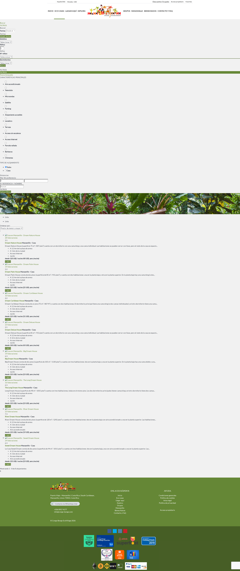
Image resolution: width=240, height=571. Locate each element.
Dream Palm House (12, 272)
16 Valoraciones (11, 383)
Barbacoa (8, 152)
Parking (8, 109)
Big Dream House (12, 359)
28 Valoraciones (11, 238)
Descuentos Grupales (161, 2)
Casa (8, 170)
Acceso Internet (11, 139)
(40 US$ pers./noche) (31, 258)
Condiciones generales (167, 495)
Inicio (50, 11)
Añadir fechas (5, 36)
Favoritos (189, 2)
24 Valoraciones (11, 440)
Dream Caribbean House (14, 301)
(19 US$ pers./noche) (31, 432)
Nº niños (3, 53)
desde (7, 258)
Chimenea (9, 158)
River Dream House (12, 416)
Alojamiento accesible (13, 115)
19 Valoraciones (11, 354)
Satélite (8, 102)
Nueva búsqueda (6, 75)
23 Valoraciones (11, 325)
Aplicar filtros (5, 192)
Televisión (9, 90)
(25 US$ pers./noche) (31, 287)
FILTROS (3, 25)
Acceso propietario (177, 2)
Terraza (8, 127)
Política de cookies (167, 498)
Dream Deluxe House (13, 330)
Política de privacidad (167, 503)
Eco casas (59, 11)
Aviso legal (167, 500)
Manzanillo (120, 508)
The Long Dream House (14, 388)
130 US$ (13, 345)
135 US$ (13, 374)
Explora (120, 503)
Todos (9, 167)
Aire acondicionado (12, 84)
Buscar (2, 23)
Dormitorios (5, 60)
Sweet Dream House (13, 446)
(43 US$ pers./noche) (31, 345)
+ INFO (8, 262)
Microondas (9, 96)
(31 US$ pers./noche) (31, 316)
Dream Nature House (13, 243)
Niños (2, 44)
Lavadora (8, 121)
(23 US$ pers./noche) (31, 374)
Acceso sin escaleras (13, 133)
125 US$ (13, 287)
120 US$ (13, 258)
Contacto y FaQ (165, 11)
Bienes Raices (150, 11)
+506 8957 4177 (60, 509)
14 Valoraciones (11, 267)
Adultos (3, 39)
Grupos (126, 11)
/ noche (19, 258)
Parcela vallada (11, 145)
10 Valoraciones (11, 296)
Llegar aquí (70, 11)
